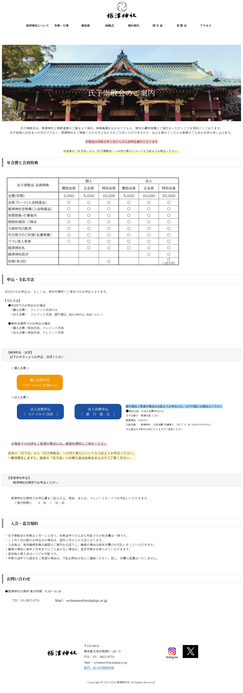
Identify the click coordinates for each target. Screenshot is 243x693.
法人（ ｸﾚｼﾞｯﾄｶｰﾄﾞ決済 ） (41, 412)
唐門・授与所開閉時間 (99, 667)
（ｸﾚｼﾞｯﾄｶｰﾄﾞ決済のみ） (41, 382)
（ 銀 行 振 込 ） (98, 412)
